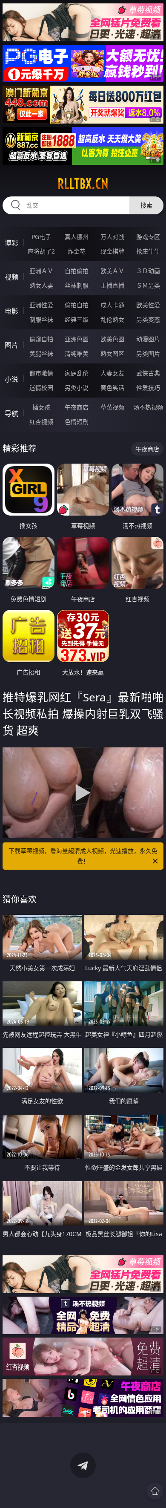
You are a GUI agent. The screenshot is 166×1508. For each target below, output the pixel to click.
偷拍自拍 (77, 305)
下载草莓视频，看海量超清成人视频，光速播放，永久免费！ (83, 856)
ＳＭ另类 (148, 285)
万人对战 (112, 237)
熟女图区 (112, 353)
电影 (11, 311)
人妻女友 (112, 373)
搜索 (146, 205)
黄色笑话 (112, 387)
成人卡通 (112, 305)
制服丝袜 (41, 319)
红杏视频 (41, 422)
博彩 (11, 243)
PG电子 (41, 237)
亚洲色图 (77, 339)
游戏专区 (148, 237)
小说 (11, 379)
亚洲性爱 (41, 305)
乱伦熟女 (112, 319)
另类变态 (148, 319)
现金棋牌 (112, 251)
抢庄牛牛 (148, 251)
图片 (11, 345)
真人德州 (77, 237)
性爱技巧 (148, 387)
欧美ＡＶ (112, 271)
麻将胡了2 (41, 251)
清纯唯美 (77, 353)
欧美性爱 (148, 305)
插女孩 (41, 407)
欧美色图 (112, 339)
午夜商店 (77, 407)
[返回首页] (154, 1490)
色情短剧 (77, 422)
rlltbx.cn (83, 183)
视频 (11, 277)
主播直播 (112, 285)
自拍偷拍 (77, 271)
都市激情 (41, 373)
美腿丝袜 (41, 353)
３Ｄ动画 (148, 271)
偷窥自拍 (41, 339)
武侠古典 (148, 373)
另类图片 (148, 353)
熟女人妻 (41, 285)
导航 (11, 413)
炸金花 (77, 251)
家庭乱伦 (77, 373)
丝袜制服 (77, 285)
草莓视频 (112, 407)
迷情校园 (41, 387)
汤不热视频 (148, 407)
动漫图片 (148, 339)
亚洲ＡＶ (41, 271)
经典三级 (77, 319)
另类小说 (77, 387)
